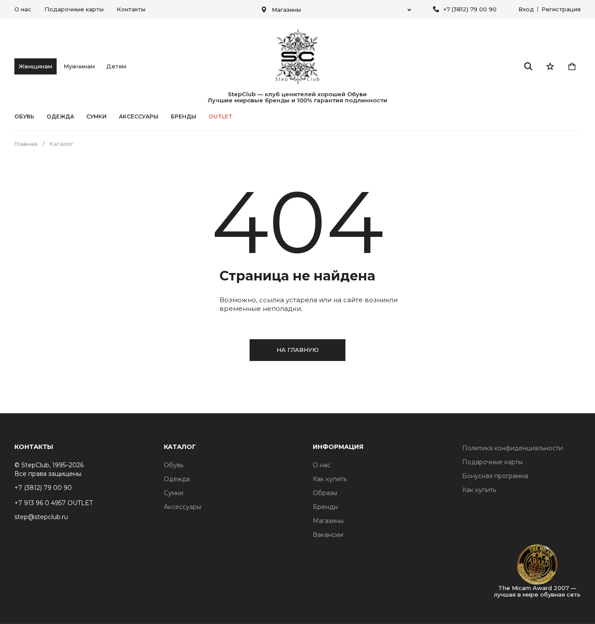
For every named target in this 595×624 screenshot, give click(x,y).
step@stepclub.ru (41, 517)
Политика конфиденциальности (512, 448)
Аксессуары (139, 117)
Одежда (60, 117)
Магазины (328, 521)
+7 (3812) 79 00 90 (470, 9)
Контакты (131, 9)
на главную (298, 349)
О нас (22, 9)
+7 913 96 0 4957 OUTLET (53, 503)
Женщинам (35, 66)
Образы (325, 493)
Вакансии (328, 535)
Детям (116, 66)
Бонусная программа (495, 476)
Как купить (330, 479)
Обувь (24, 117)
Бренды (325, 507)
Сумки (96, 117)
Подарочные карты (74, 9)
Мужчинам (79, 66)
